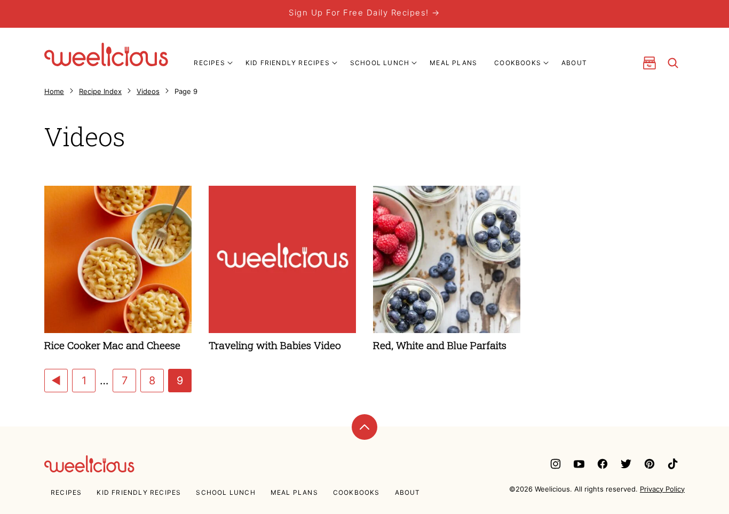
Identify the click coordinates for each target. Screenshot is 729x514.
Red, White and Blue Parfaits (439, 345)
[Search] (673, 63)
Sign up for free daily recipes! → (364, 12)
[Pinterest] (649, 464)
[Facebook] (602, 464)
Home (54, 91)
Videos (148, 91)
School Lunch (379, 63)
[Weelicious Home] (106, 54)
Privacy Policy (662, 489)
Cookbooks (517, 63)
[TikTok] (673, 464)
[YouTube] (579, 464)
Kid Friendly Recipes (287, 63)
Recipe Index (100, 91)
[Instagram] (555, 464)
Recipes (209, 63)
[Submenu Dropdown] (230, 63)
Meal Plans (453, 63)
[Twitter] (626, 464)
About (574, 63)
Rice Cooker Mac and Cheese (112, 345)
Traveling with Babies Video (275, 345)
